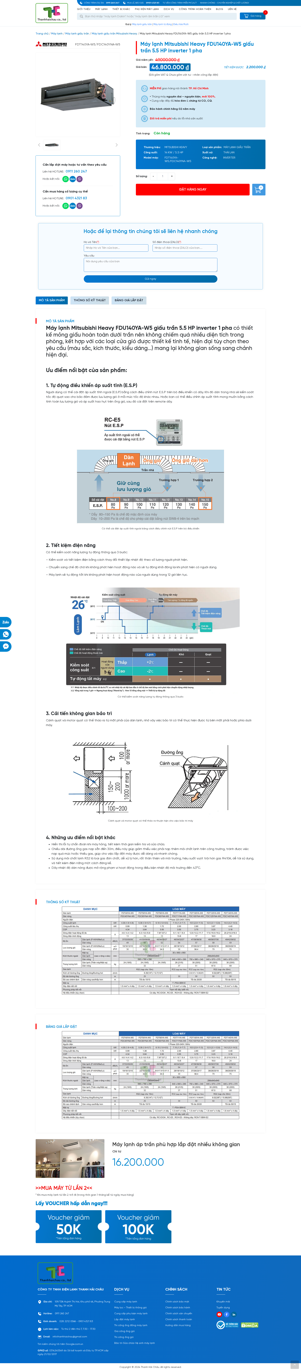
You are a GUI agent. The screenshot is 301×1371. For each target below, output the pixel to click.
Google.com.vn (74, 1344)
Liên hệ (232, 9)
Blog (219, 9)
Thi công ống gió (124, 1337)
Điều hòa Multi (180, 24)
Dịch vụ (169, 9)
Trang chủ (42, 33)
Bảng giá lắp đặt (129, 300)
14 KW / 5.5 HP (174, 152)
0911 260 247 (112, 3)
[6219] (258, 189)
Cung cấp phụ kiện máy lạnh (131, 1313)
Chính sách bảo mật (177, 1302)
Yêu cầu (89, 255)
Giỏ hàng (255, 16)
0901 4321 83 (152, 3)
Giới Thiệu (84, 9)
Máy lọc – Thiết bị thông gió (130, 1307)
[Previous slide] (39, 145)
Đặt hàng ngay (192, 189)
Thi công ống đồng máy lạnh (130, 1325)
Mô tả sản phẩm (52, 300)
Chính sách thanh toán (178, 1319)
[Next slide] (116, 145)
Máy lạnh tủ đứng (162, 24)
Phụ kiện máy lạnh (147, 9)
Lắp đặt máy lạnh (124, 1319)
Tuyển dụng (223, 1307)
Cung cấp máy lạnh (125, 1302)
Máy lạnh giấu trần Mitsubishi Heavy (114, 33)
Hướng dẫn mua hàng (178, 1325)
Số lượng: (142, 176)
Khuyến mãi (223, 1302)
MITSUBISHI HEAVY (176, 147)
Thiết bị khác (121, 9)
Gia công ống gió (124, 1331)
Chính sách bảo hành (177, 1307)
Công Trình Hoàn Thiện (195, 9)
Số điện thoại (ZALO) (167, 242)
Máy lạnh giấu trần (142, 24)
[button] (52, 145)
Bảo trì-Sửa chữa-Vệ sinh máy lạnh (134, 1343)
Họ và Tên (91, 242)
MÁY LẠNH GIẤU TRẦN (237, 147)
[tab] (52, 300)
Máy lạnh (101, 9)
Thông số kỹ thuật (90, 300)
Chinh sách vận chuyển (178, 1313)
